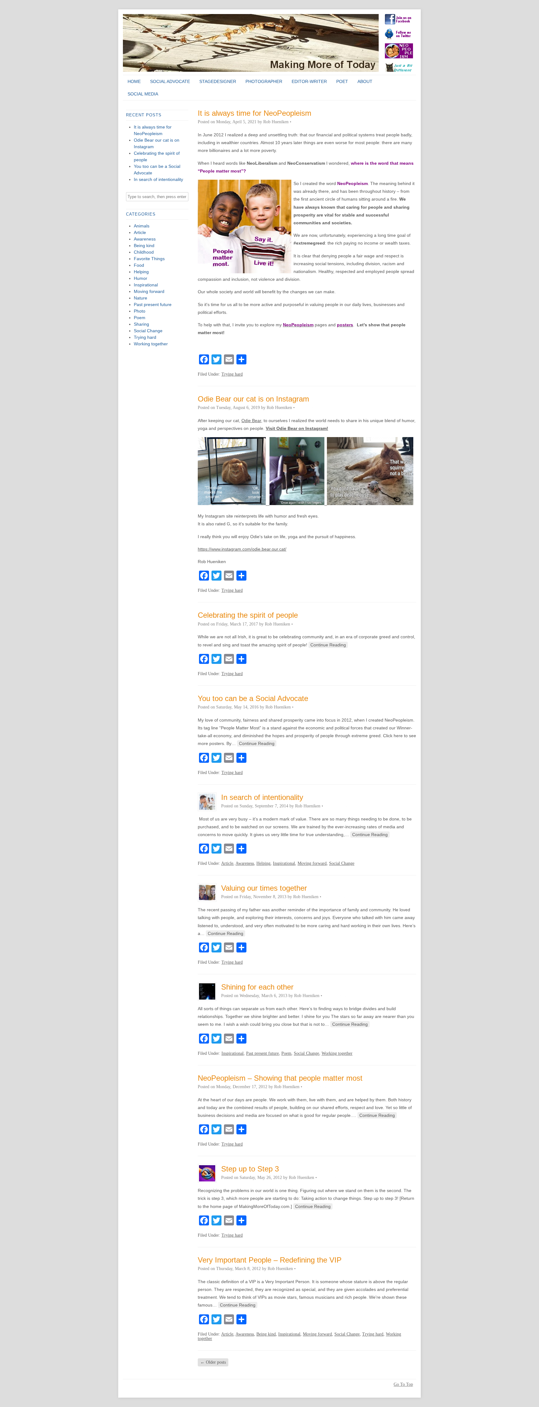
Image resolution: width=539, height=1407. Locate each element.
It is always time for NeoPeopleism (254, 113)
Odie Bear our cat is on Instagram (253, 399)
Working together (151, 343)
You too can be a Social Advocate (253, 698)
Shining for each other (257, 987)
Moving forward (149, 291)
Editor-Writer (309, 81)
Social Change (148, 330)
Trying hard (145, 337)
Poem (139, 317)
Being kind (144, 245)
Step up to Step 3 (250, 1169)
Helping (141, 271)
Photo (139, 311)
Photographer (263, 81)
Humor (140, 278)
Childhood (144, 252)
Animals (141, 225)
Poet (342, 81)
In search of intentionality (158, 179)
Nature (140, 297)
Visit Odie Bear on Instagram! (297, 428)
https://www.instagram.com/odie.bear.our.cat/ (242, 549)
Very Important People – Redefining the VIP (270, 1260)
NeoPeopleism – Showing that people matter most (280, 1078)
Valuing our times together (264, 888)
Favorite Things (149, 258)
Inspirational (146, 284)
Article (140, 232)
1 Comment (307, 1268)
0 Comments (304, 121)
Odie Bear (251, 420)
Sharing (141, 324)
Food (139, 265)
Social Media (143, 93)
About (364, 81)
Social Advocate (170, 81)
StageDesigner (217, 81)
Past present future (153, 304)
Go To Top (403, 1384)
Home (134, 81)
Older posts (213, 1362)
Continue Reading (328, 644)
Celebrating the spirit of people (248, 615)
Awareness (145, 238)
